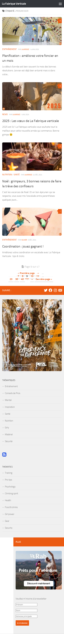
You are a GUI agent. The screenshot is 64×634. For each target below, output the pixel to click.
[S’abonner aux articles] (4, 456)
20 (11, 279)
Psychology (10, 486)
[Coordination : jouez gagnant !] (32, 222)
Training (8, 473)
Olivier (24, 240)
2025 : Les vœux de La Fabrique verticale (30, 121)
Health (8, 500)
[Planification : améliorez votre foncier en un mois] (32, 31)
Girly (7, 427)
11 (37, 276)
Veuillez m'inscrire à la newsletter (31, 598)
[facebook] (50, 290)
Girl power (9, 514)
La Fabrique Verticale (14, 3)
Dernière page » (44, 279)
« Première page (26, 273)
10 (32, 276)
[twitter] (45, 290)
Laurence (25, 49)
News (5, 114)
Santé (17, 174)
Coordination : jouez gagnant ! (22, 246)
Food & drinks (11, 507)
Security (8, 528)
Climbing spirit (11, 493)
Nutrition (7, 174)
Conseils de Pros (12, 393)
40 (22, 279)
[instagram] (55, 290)
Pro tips (8, 479)
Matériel (9, 434)
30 (16, 279)
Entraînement (9, 49)
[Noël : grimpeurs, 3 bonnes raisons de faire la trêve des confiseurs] (32, 156)
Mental (8, 400)
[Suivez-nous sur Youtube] (60, 290)
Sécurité (9, 441)
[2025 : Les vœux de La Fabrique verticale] (32, 96)
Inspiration (10, 407)
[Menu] (60, 3)
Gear (7, 521)
